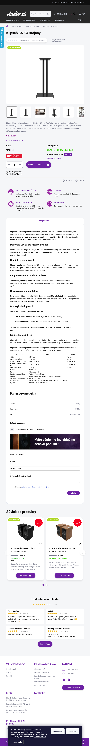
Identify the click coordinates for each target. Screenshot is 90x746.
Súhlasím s (31, 487)
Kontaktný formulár (73, 687)
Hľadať (48, 14)
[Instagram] (68, 679)
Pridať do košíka (35, 164)
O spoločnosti (11, 669)
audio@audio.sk (72, 669)
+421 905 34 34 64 (73, 674)
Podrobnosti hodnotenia (38, 40)
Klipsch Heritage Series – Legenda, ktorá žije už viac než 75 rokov (18, 699)
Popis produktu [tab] (43, 221)
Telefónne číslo (15, 469)
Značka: (57, 41)
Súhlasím (72, 731)
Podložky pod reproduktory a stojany (30, 429)
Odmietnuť (57, 731)
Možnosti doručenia (54, 158)
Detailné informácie (13, 140)
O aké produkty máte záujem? (21, 476)
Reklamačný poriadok (41, 682)
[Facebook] (64, 679)
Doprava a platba (40, 685)
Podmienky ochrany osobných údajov (44, 677)
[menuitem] (13, 20)
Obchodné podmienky (41, 672)
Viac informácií (40, 737)
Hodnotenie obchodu (45, 599)
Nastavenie (17, 742)
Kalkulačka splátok (16, 156)
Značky (8, 672)
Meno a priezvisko (16, 454)
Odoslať (73, 493)
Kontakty (9, 676)
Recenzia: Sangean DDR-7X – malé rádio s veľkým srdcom (18, 705)
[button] (43, 585)
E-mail (12, 461)
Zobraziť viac (45, 644)
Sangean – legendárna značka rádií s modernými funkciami (16, 711)
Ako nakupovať (39, 669)
